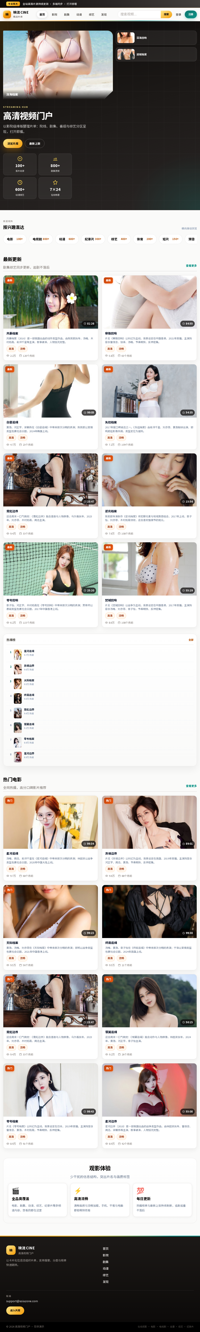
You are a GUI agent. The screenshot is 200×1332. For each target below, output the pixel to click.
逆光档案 (111, 511)
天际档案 (12, 943)
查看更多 (191, 265)
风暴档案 (12, 333)
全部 (191, 640)
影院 (54, 14)
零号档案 (12, 1121)
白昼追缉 (12, 422)
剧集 (67, 14)
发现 (104, 14)
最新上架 (34, 143)
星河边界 (111, 1121)
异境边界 (111, 853)
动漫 (79, 14)
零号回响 (12, 600)
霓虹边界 (12, 511)
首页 (42, 14)
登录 (178, 14)
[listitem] (15, 239)
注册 (190, 14)
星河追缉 (12, 853)
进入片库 (15, 1310)
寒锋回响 (111, 333)
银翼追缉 (111, 1032)
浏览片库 (12, 143)
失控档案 (111, 422)
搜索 (166, 14)
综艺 (91, 14)
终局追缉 (111, 943)
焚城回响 (111, 600)
